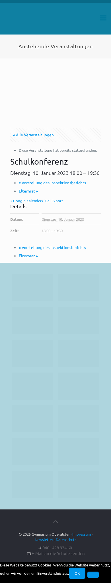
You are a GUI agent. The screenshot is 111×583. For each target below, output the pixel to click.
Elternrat (28, 190)
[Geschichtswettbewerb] (78, 451)
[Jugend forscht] (32, 484)
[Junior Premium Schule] (78, 353)
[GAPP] (32, 419)
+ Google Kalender (26, 200)
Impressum (81, 534)
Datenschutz (66, 539)
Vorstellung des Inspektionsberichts (52, 182)
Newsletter (44, 539)
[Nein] (93, 575)
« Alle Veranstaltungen (33, 134)
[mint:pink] (32, 353)
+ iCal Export (52, 200)
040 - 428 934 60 (57, 547)
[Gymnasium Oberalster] (55, 20)
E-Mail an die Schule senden (58, 553)
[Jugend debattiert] (78, 287)
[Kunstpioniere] (32, 451)
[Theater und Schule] (78, 386)
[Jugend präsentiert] (32, 320)
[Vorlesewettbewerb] (78, 419)
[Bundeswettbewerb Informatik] (32, 287)
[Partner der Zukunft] (78, 484)
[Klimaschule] (78, 320)
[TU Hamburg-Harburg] (32, 386)
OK (77, 573)
